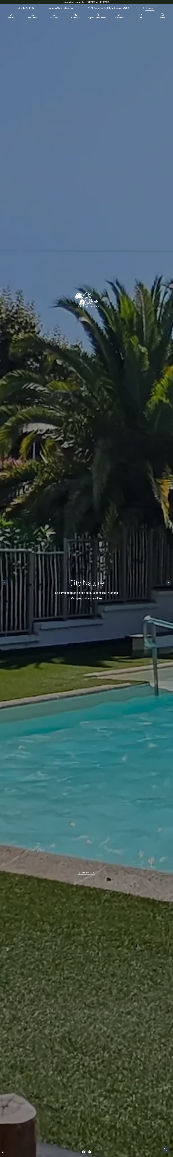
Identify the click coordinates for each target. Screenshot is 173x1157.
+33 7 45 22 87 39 (25, 8)
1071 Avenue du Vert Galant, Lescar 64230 (108, 8)
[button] (4, 582)
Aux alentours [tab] (118, 18)
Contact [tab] (162, 18)
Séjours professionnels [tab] (97, 18)
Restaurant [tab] (75, 18)
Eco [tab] (140, 18)
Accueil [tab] (11, 18)
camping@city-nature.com (61, 8)
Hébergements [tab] (32, 18)
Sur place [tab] (54, 18)
